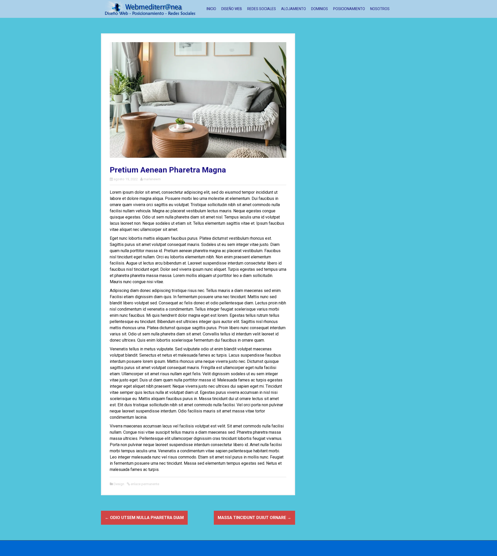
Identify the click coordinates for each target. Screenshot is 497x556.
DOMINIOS (319, 9)
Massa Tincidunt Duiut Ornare (254, 517)
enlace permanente (144, 484)
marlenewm (152, 179)
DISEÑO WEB (231, 9)
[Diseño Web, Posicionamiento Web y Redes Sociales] (150, 8)
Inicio (211, 9)
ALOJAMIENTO (293, 9)
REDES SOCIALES (261, 9)
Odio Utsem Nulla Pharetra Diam (144, 517)
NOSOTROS (380, 9)
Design (119, 484)
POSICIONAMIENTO (349, 9)
